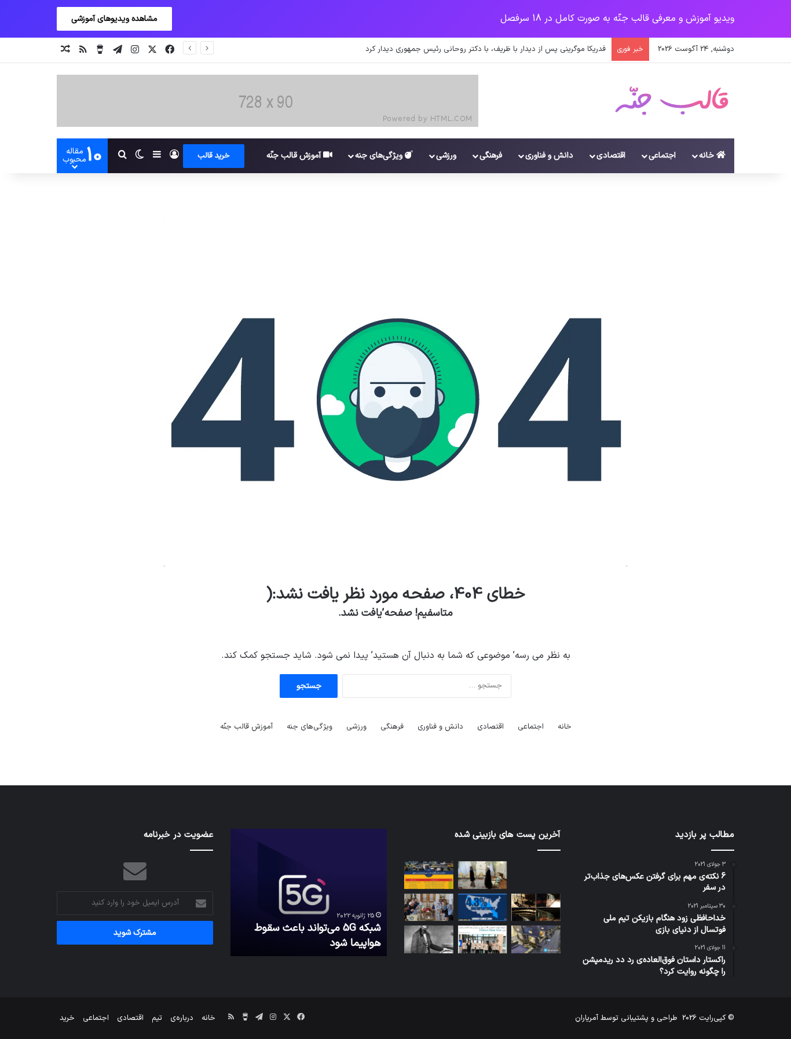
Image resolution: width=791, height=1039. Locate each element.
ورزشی (446, 155)
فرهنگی (490, 155)
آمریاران (586, 1018)
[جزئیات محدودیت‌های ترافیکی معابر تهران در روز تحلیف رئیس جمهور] (428, 875)
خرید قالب (213, 156)
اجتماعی (662, 155)
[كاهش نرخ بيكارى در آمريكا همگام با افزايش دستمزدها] (482, 907)
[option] (308, 892)
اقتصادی (610, 155)
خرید (67, 1018)
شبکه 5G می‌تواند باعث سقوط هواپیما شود (318, 935)
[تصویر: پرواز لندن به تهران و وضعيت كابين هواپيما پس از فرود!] (536, 939)
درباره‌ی (181, 1018)
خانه (707, 155)
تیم (157, 1018)
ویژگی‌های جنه (380, 155)
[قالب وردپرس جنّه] (671, 100)
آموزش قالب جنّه (294, 155)
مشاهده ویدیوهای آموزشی (114, 19)
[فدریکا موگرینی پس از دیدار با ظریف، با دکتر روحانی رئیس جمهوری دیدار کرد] (482, 875)
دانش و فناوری (549, 155)
